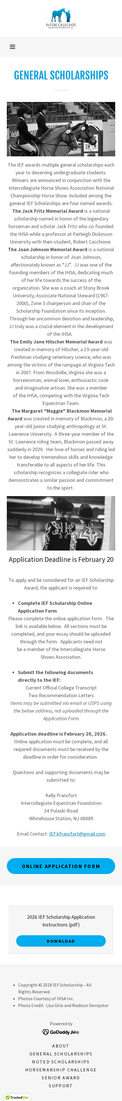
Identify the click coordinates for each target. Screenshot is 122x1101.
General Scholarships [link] (61, 1054)
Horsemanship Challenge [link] (61, 1070)
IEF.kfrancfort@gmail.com (77, 833)
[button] (12, 46)
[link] (61, 18)
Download (61, 941)
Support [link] (61, 1085)
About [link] (61, 1046)
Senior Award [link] (61, 1077)
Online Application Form (61, 866)
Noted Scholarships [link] (61, 1062)
